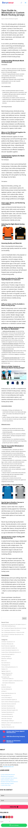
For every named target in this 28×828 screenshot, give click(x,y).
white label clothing (5, 718)
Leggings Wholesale (5, 673)
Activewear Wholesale (6, 643)
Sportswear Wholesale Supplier (8, 710)
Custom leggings (6, 675)
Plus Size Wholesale (5, 689)
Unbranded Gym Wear (6, 716)
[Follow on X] (4, 817)
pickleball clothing (5, 687)
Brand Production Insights (7, 646)
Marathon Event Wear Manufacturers (9, 781)
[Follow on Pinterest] (6, 817)
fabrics (3, 660)
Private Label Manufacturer (7, 693)
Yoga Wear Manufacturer (7, 727)
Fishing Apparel (5, 664)
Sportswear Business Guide (7, 703)
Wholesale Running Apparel (7, 776)
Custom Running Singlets (7, 654)
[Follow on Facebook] (1, 817)
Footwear (3, 669)
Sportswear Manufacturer (7, 708)
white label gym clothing (7, 720)
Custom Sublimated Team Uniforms (9, 778)
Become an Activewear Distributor (14, 741)
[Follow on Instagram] (12, 817)
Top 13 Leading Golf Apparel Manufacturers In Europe (13, 628)
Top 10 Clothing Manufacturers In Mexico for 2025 (12, 632)
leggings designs (5, 671)
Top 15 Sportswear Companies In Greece (10, 630)
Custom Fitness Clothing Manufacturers (10, 652)
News (2, 685)
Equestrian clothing (5, 658)
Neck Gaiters (4, 677)
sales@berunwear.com (8, 766)
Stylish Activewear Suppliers (7, 779)
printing (3, 691)
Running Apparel (5, 695)
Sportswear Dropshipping (7, 706)
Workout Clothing (5, 724)
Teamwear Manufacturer (7, 712)
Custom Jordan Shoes (6, 785)
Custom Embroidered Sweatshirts (9, 650)
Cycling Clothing (5, 656)
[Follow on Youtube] (9, 817)
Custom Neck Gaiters (7, 678)
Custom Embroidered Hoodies (8, 648)
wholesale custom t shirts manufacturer (10, 722)
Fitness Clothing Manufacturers (8, 667)
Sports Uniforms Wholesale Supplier (9, 18)
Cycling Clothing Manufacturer (8, 774)
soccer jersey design (6, 697)
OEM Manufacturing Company (16, 736)
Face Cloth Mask (5, 662)
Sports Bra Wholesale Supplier (8, 699)
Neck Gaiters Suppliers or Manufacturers (11, 680)
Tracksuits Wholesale (6, 714)
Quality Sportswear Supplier (7, 783)
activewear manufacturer (7, 641)
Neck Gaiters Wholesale (7, 682)
